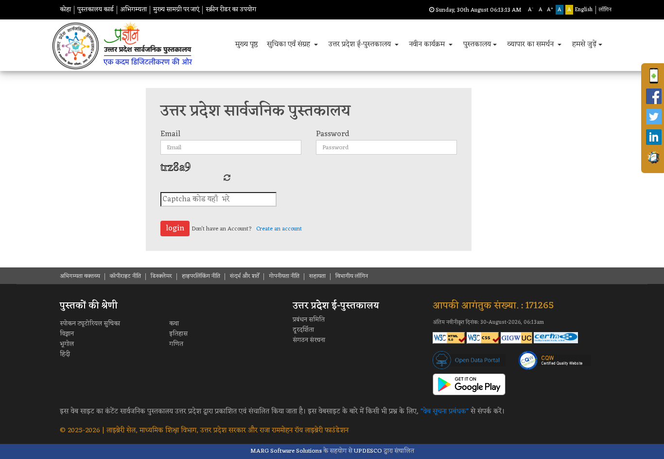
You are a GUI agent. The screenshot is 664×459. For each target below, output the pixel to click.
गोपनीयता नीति (284, 276)
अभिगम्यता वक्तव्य (80, 276)
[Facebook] (654, 96)
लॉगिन (605, 10)
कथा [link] (174, 323)
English (584, 10)
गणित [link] (176, 344)
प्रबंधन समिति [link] (309, 319)
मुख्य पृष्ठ (246, 44)
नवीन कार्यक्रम (428, 44)
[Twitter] (654, 117)
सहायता (317, 276)
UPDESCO (368, 451)
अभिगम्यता (133, 9)
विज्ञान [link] (67, 333)
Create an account (279, 229)
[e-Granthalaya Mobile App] (654, 157)
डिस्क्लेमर (161, 276)
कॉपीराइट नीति (125, 276)
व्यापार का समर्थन (531, 44)
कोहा (65, 9)
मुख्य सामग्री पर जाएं (176, 9)
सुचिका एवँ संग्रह (289, 44)
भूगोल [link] (67, 344)
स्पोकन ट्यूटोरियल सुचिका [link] (90, 323)
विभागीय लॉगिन (351, 276)
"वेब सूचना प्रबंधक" (444, 412)
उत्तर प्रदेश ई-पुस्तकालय (361, 44)
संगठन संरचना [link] (309, 340)
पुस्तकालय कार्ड (95, 9)
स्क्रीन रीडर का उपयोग (231, 9)
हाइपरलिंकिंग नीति (201, 276)
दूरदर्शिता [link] (303, 329)
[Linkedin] (654, 137)
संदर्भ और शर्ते (244, 276)
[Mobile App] (654, 76)
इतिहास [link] (178, 333)
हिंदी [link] (65, 354)
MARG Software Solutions (286, 451)
